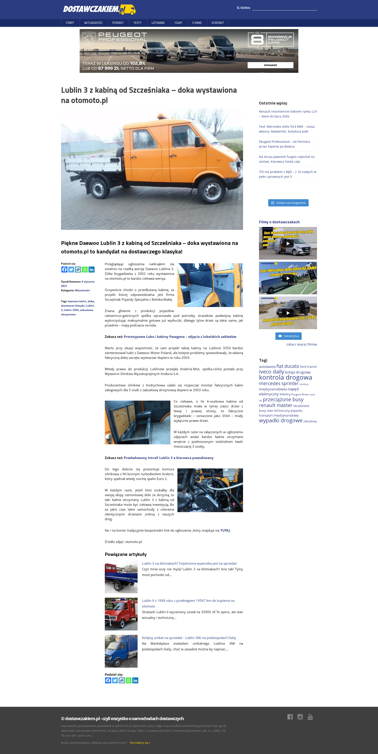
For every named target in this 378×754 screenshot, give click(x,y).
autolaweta (267, 366)
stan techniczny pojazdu (285, 410)
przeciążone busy (283, 399)
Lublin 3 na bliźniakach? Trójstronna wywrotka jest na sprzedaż (189, 563)
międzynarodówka (273, 389)
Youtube (312, 716)
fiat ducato (287, 366)
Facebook (292, 716)
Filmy (178, 22)
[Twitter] (71, 269)
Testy (138, 22)
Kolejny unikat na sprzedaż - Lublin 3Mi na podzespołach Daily (189, 637)
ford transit (308, 367)
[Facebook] (64, 269)
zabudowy (310, 421)
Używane (158, 22)
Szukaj (245, 8)
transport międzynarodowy (279, 415)
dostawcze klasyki (72, 305)
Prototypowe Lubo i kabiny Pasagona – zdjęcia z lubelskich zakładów (180, 336)
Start (70, 22)
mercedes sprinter (279, 383)
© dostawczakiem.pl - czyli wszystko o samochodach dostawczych (122, 718)
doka (91, 301)
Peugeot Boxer (300, 394)
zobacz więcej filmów (301, 344)
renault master (275, 405)
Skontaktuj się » (140, 743)
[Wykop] (78, 269)
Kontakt (218, 22)
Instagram (302, 716)
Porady (118, 22)
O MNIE (197, 22)
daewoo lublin (77, 301)
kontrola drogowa (285, 377)
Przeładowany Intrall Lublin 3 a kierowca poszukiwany (169, 458)
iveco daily (271, 371)
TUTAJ (225, 530)
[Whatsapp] (85, 269)
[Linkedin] (91, 269)
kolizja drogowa (298, 372)
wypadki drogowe (281, 420)
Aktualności (93, 22)
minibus (304, 384)
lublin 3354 (71, 310)
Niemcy (285, 394)
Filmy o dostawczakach (279, 222)
